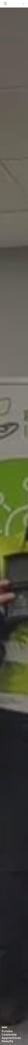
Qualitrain (4, 1027)
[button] (23, 3)
